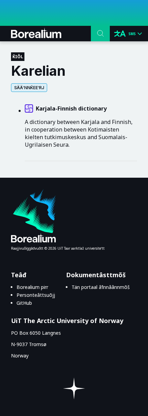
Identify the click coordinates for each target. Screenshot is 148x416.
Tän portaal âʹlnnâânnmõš (101, 287)
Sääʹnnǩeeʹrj (29, 87)
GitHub (24, 303)
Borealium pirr (32, 287)
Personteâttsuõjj (36, 295)
